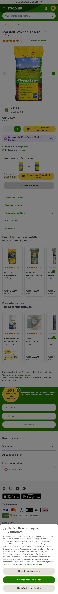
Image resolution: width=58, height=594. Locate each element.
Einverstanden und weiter (29, 579)
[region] (29, 559)
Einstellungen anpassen (29, 571)
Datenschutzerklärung (33, 564)
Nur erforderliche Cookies (29, 588)
